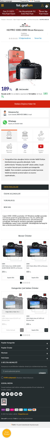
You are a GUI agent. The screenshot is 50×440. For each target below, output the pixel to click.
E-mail (30, 114)
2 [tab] (23, 283)
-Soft (13, 425)
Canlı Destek (12, 114)
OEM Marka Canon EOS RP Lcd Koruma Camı (11, 319)
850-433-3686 (22, 114)
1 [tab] (21, 283)
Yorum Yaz (38, 38)
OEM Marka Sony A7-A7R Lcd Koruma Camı (35, 319)
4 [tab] (27, 283)
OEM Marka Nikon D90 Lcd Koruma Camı (36, 267)
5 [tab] (29, 283)
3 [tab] (25, 283)
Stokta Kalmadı (10, 330)
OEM (3, 264)
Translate (37, 1)
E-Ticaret (18, 425)
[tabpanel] (13, 260)
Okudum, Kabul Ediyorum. (19, 377)
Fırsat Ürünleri (7, 433)
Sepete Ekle (10, 277)
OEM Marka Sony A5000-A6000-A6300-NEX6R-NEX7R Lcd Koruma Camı (12, 267)
